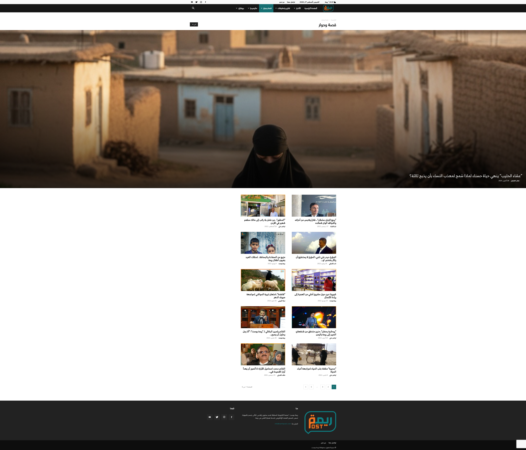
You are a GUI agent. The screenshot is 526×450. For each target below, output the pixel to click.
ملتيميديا (253, 8)
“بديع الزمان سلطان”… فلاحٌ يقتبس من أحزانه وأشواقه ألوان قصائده (315, 221)
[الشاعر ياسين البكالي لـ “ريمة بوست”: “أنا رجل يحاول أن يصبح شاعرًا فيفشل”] (263, 317)
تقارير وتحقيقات (284, 8)
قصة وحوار (267, 8)
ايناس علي (281, 226)
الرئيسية (333, 20)
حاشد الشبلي (281, 375)
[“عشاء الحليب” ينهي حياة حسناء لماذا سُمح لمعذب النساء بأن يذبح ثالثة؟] (263, 109)
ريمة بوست (281, 263)
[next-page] (305, 387)
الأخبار (298, 8)
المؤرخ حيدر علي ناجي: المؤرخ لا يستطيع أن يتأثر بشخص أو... (316, 258)
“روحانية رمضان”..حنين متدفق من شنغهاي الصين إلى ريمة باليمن (316, 333)
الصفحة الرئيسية (311, 8)
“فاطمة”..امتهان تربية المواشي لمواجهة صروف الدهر (266, 295)
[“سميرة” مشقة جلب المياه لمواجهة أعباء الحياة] (314, 354)
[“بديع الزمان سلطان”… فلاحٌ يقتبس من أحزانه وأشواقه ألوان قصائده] (314, 206)
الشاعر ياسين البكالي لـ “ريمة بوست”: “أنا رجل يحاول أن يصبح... (264, 333)
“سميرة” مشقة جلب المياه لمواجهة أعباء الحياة (316, 370)
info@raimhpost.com (283, 424)
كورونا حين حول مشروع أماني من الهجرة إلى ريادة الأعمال (315, 295)
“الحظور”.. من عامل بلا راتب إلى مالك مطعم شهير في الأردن (264, 221)
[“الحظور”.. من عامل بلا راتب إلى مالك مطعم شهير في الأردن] (263, 206)
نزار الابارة (333, 226)
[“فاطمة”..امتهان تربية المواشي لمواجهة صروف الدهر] (263, 280)
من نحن (282, 2)
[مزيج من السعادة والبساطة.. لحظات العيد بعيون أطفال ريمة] (263, 243)
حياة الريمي (281, 300)
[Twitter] (196, 2)
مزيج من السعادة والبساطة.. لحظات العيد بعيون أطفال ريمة (265, 258)
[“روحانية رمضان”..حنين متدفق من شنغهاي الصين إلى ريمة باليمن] (314, 317)
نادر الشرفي (332, 263)
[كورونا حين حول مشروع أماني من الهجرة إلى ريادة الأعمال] (314, 280)
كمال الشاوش (515, 180)
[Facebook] (205, 2)
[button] (193, 8)
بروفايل (241, 8)
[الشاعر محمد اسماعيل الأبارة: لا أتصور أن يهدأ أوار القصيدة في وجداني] (263, 354)
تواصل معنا (291, 2)
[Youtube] (192, 2)
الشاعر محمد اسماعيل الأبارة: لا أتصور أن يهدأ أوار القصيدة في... (264, 370)
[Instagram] (201, 2)
